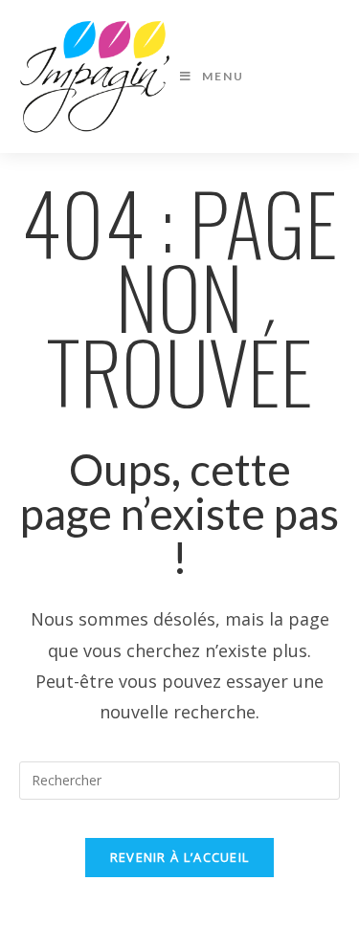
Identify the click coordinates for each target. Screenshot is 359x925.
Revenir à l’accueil (180, 857)
